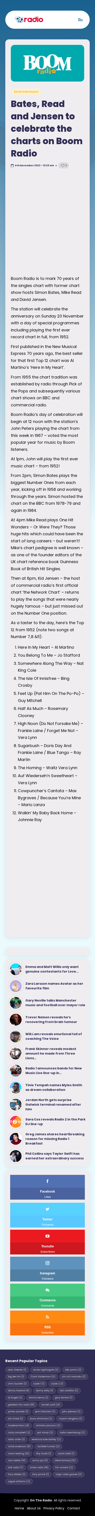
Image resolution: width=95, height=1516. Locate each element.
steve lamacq (65, 1460)
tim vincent (64, 1467)
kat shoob (15, 1418)
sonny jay (40, 1460)
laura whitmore (41, 1418)
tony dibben (16, 1474)
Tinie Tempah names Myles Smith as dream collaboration (53, 1087)
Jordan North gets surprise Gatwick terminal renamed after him (53, 1104)
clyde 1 (38, 1383)
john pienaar (71, 1411)
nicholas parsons (48, 1425)
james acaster (18, 1411)
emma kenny (38, 1397)
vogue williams (19, 1481)
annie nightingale (45, 1369)
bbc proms (73, 1369)
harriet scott (50, 1404)
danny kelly (44, 1390)
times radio (39, 1467)
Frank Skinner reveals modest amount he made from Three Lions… (50, 1053)
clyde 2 (57, 1383)
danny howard (18, 1390)
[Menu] (80, 19)
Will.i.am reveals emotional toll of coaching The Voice (53, 1036)
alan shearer (17, 1369)
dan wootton (69, 1390)
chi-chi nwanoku (74, 1376)
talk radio (15, 1467)
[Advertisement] (47, 223)
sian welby (16, 1460)
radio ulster (16, 1439)
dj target (15, 1397)
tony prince (40, 1474)
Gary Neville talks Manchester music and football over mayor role (55, 1002)
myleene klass (18, 1425)
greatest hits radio (21, 1404)
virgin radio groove (69, 1474)
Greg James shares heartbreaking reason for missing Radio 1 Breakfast (54, 1139)
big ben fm (16, 1376)
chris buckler (17, 1383)
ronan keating (18, 1453)
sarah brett (66, 1453)
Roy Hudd (43, 1453)
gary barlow (63, 1397)
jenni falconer (45, 1411)
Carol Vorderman (43, 1376)
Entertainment (26, 92)
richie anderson (19, 1446)
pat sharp (45, 1432)
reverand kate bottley (46, 1439)
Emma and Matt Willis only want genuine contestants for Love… (52, 969)
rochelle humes (48, 1446)
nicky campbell (19, 1432)
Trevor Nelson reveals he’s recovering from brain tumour (51, 1019)
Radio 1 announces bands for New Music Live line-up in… (53, 1070)
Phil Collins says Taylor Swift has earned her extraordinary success (54, 1155)
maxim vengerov (70, 1418)
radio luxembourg (72, 1432)
